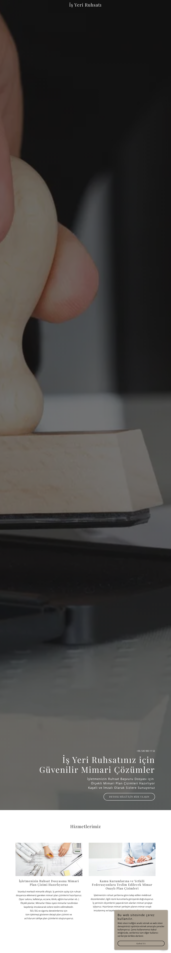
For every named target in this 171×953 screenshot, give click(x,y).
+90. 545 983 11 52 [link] (146, 750)
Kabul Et (141, 943)
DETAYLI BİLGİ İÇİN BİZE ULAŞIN (129, 796)
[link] (85, 5)
